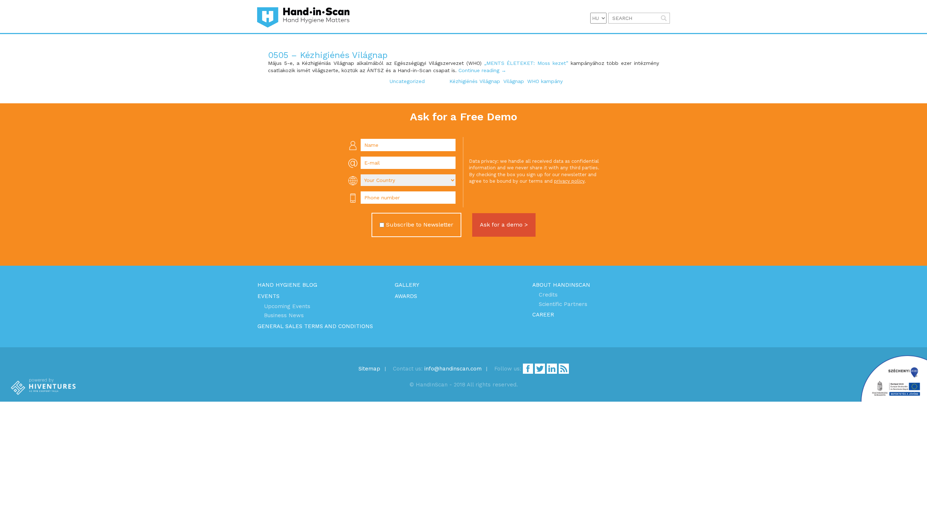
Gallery (407, 285)
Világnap (513, 81)
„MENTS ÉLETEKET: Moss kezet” (526, 63)
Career (543, 314)
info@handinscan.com (453, 368)
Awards (406, 296)
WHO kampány (545, 81)
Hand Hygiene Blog (287, 285)
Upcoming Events (287, 306)
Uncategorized (407, 81)
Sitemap (369, 368)
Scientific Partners (563, 304)
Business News (284, 315)
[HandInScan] (303, 16)
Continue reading (482, 70)
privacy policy (569, 181)
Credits (548, 294)
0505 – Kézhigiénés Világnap (327, 55)
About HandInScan (561, 285)
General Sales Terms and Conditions (315, 326)
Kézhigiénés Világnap (474, 81)
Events (268, 296)
